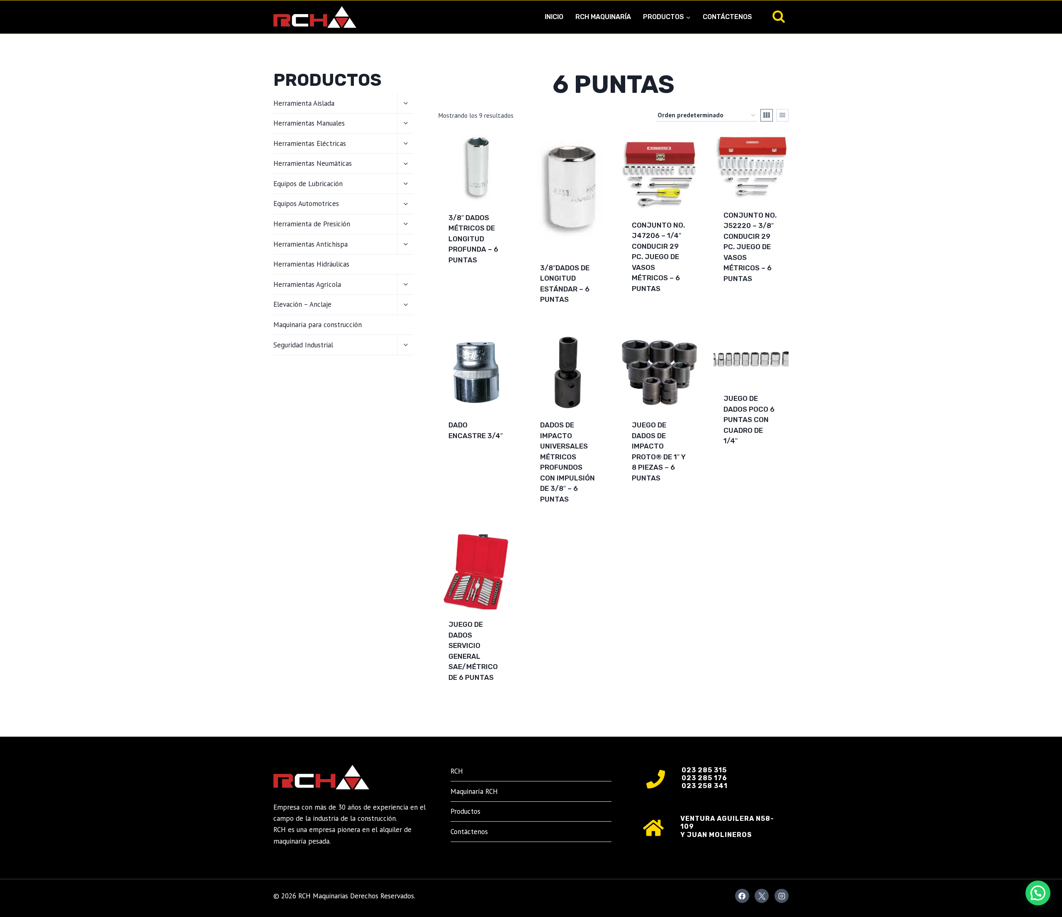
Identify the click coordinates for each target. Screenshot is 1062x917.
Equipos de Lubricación (308, 183)
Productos (465, 811)
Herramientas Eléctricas (309, 143)
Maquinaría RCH (474, 791)
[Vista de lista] (782, 115)
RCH (457, 771)
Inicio (554, 17)
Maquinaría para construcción (317, 324)
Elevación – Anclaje (302, 304)
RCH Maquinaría (603, 17)
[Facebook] (742, 896)
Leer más (464, 286)
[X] (762, 896)
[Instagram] (782, 896)
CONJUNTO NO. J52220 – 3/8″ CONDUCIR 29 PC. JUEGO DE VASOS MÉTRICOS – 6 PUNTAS (750, 247)
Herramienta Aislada (303, 103)
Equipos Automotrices (306, 203)
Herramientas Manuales (309, 123)
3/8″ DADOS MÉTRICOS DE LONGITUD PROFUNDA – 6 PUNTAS (473, 238)
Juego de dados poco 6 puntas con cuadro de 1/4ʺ (749, 419)
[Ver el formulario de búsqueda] (779, 17)
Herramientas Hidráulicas (311, 264)
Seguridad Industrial (303, 344)
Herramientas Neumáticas (312, 163)
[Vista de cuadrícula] (766, 115)
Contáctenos (727, 17)
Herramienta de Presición (311, 223)
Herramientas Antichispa (310, 244)
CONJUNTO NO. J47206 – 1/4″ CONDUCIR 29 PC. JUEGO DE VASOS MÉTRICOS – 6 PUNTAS (658, 257)
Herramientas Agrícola (307, 284)
